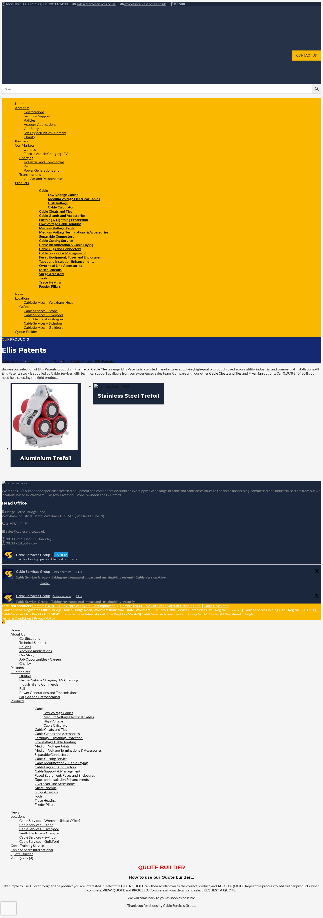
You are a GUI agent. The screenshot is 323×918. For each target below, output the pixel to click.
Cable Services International (32, 850)
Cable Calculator (216, 606)
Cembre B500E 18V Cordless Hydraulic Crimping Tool (160, 606)
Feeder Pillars (50, 286)
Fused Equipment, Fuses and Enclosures (65, 775)
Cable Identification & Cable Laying (61, 763)
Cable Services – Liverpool (39, 829)
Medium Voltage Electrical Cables (74, 199)
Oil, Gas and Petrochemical (44, 178)
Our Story (26, 655)
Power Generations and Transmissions (39, 172)
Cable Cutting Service (51, 758)
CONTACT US (306, 55)
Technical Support (32, 642)
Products (22, 183)
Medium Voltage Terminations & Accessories (68, 750)
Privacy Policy (44, 618)
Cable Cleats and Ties (225, 373)
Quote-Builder (26, 331)
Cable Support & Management (57, 771)
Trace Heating (45, 800)
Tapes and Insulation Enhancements (62, 779)
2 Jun (79, 571)
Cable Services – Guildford (44, 327)
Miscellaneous (45, 788)
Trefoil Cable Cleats (95, 369)
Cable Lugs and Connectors (55, 767)
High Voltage (53, 721)
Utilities (25, 676)
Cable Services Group (33, 571)
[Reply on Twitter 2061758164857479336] (18, 583)
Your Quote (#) (22, 858)
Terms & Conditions (16, 618)
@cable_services (62, 571)
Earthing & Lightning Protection (59, 738)
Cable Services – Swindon (38, 837)
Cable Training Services (28, 845)
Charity (25, 663)
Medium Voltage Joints (52, 746)
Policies (25, 647)
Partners (17, 667)
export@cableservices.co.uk (145, 4)
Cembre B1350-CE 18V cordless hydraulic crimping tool (74, 606)
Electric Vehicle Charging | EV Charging (43, 155)
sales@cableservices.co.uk (96, 4)
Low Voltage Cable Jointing (55, 742)
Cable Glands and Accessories (57, 733)
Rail (22, 688)
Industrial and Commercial (44, 162)
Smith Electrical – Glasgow (39, 833)
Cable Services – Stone (36, 825)
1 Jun (79, 596)
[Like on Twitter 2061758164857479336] (35, 583)
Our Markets (20, 672)
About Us (18, 634)
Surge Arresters (51, 274)
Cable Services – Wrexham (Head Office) (46, 304)
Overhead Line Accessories (55, 783)
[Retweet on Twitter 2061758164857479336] (26, 583)
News (15, 812)
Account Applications (35, 651)
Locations (18, 816)
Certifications (29, 638)
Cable (39, 708)
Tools (39, 796)
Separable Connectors (51, 754)
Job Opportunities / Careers (45, 133)
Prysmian (256, 373)
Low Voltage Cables (58, 713)
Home (15, 630)
